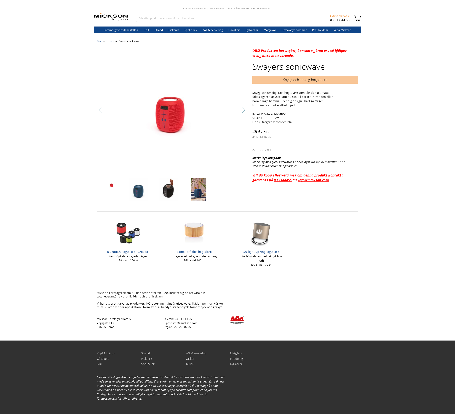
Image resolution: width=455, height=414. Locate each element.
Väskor (190, 359)
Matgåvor (270, 30)
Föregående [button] (100, 110)
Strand (159, 30)
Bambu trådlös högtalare (194, 252)
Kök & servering (213, 30)
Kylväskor (252, 30)
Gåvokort (234, 30)
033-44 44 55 (340, 20)
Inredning (236, 359)
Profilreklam (320, 30)
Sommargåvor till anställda (121, 30)
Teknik (190, 364)
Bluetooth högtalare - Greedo (127, 252)
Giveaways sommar (294, 30)
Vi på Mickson (342, 30)
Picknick (173, 30)
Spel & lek (190, 30)
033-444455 (282, 180)
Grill (146, 30)
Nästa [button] (243, 110)
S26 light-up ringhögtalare (261, 252)
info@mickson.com (313, 180)
